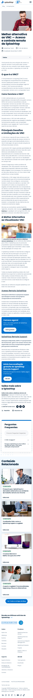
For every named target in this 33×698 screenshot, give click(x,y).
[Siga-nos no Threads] (9, 695)
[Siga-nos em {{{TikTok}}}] (23, 695)
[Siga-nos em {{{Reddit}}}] (20, 695)
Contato (4, 646)
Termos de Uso (6, 685)
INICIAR (7, 379)
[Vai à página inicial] (8, 2)
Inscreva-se (18, 410)
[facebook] (20, 406)
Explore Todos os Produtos (22, 651)
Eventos (4, 638)
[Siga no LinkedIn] (3, 695)
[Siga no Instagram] (6, 695)
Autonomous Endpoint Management (24, 641)
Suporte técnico (6, 660)
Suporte (4, 657)
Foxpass (20, 648)
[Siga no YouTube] (17, 695)
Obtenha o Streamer (7, 670)
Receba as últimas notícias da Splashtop (14, 616)
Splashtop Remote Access (23, 633)
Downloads (20, 663)
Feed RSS (7, 410)
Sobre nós (4, 632)
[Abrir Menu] (30, 2)
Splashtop (21, 290)
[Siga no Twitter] (15, 695)
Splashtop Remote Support (14, 336)
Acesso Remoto (9, 290)
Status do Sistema (6, 663)
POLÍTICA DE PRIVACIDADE (18, 681)
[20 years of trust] (18, 2)
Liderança (4, 635)
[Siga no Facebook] (12, 695)
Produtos (20, 629)
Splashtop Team (9, 48)
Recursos (4, 643)
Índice (5, 57)
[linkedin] (17, 406)
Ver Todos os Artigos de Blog (16, 601)
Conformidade (5, 681)
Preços (19, 665)
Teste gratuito (9, 330)
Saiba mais (6, 497)
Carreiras (4, 640)
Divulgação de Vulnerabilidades (6, 666)
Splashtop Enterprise (23, 645)
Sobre (3, 629)
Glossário (4, 649)
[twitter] (23, 406)
